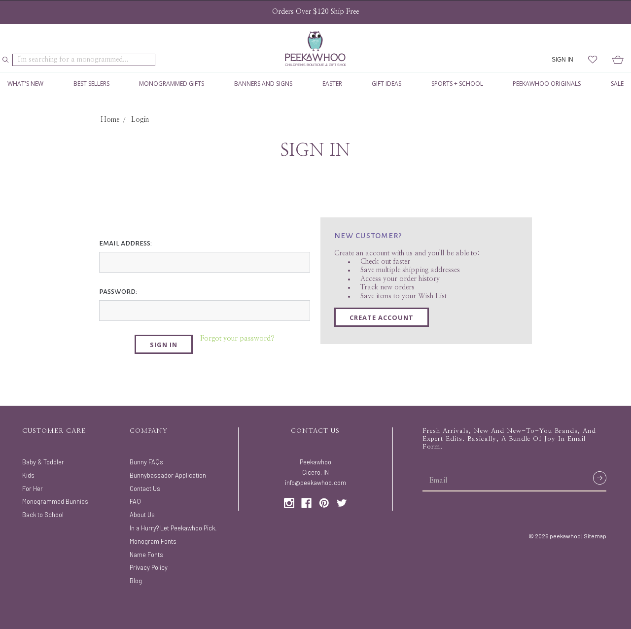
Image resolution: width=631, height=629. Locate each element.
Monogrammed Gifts (171, 83)
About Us (142, 515)
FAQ (135, 501)
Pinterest (324, 503)
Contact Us (145, 488)
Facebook (306, 503)
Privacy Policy (149, 567)
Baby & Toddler (43, 462)
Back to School (43, 515)
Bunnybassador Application (168, 475)
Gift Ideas (386, 83)
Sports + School (457, 83)
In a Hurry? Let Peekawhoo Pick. (173, 528)
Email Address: (125, 243)
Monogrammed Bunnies (55, 501)
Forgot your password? (237, 338)
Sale (617, 83)
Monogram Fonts (153, 541)
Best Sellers (91, 83)
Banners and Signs (263, 83)
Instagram (289, 503)
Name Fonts (146, 555)
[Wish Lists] (593, 60)
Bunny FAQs (146, 462)
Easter (332, 83)
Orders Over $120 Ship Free (315, 11)
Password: (118, 291)
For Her (32, 488)
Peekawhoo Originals (547, 83)
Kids (28, 475)
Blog (136, 581)
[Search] (5, 60)
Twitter (342, 503)
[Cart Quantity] (618, 60)
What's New (25, 83)
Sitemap (595, 535)
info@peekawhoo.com (315, 483)
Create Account (382, 317)
